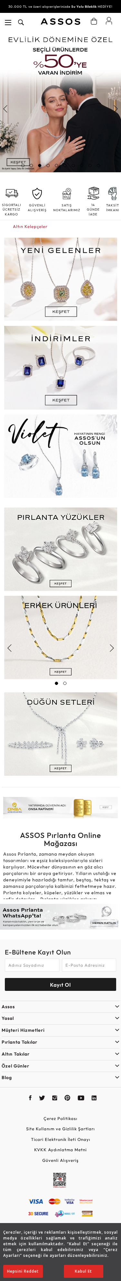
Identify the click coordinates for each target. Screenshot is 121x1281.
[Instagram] (54, 1098)
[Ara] (21, 22)
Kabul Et (83, 1271)
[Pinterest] (68, 1098)
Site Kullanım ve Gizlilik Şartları (60, 1128)
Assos (8, 1007)
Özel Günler (15, 1066)
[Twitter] (42, 1098)
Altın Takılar (16, 1054)
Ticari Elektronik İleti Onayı (60, 1139)
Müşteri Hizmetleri (23, 1030)
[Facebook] (30, 1098)
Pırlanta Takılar (19, 1042)
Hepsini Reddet (23, 1271)
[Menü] (8, 22)
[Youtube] (81, 1098)
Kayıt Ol (60, 985)
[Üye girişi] (109, 20)
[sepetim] (94, 21)
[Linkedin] (94, 1098)
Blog (7, 1077)
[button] (23, 165)
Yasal (8, 1018)
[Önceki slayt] (5, 108)
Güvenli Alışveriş (60, 1160)
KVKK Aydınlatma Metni (60, 1149)
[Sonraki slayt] (115, 108)
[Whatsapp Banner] (60, 917)
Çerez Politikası (60, 1118)
